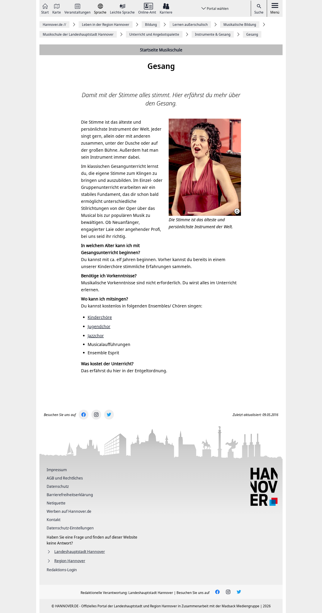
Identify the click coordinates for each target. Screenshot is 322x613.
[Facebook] (83, 415)
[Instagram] (96, 415)
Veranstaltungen (77, 12)
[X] (109, 415)
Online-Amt (147, 12)
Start (45, 12)
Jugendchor (99, 326)
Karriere (166, 12)
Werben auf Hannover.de (69, 511)
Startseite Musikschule (161, 50)
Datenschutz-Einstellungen (70, 528)
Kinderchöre (100, 317)
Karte (56, 12)
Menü (274, 12)
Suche (259, 12)
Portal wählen (217, 8)
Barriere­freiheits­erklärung (70, 495)
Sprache (100, 12)
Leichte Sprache (122, 12)
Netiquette (56, 503)
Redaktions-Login (62, 570)
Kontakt (53, 520)
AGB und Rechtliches (65, 478)
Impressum (57, 470)
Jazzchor (96, 336)
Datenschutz (58, 486)
